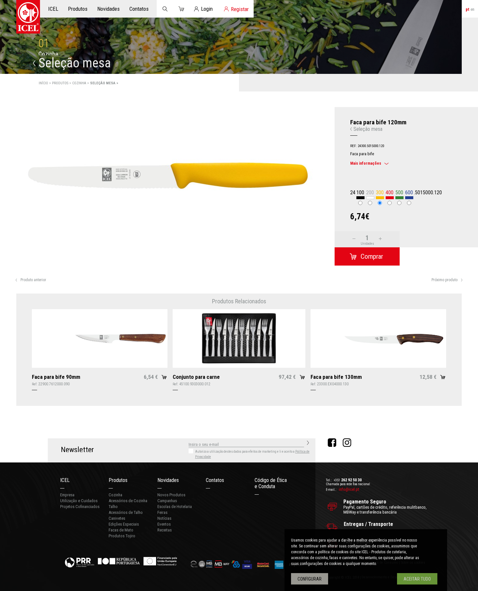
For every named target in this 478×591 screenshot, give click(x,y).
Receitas (164, 530)
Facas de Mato (121, 530)
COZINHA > (81, 83)
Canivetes (117, 518)
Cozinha (115, 494)
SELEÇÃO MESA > (104, 83)
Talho (113, 506)
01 (43, 43)
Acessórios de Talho (126, 512)
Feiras (162, 512)
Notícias (164, 518)
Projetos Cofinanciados (80, 506)
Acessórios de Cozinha (128, 500)
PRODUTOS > (62, 83)
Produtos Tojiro (122, 535)
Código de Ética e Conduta (271, 483)
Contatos (215, 480)
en (472, 9)
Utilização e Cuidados (79, 500)
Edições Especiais (124, 524)
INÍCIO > (45, 83)
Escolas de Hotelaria (174, 506)
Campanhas (167, 500)
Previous (11, 232)
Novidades (168, 480)
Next (323, 232)
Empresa (67, 494)
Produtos (118, 480)
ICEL (65, 480)
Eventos (164, 524)
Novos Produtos (171, 494)
